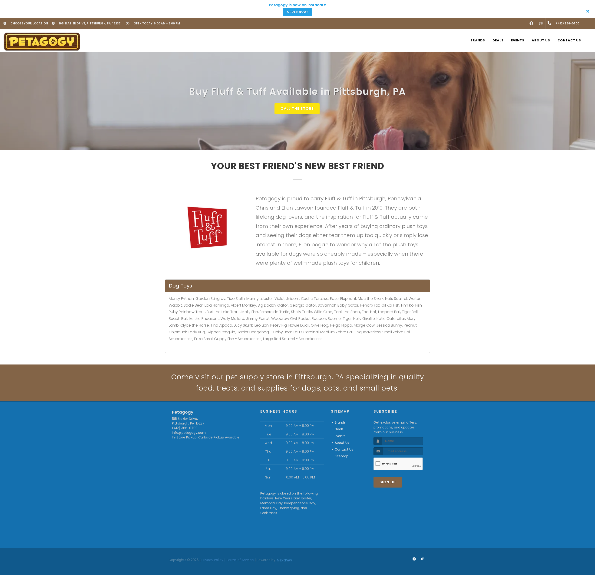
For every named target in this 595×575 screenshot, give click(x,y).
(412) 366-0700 (185, 428)
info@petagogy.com (189, 432)
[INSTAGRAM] (540, 23)
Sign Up (388, 482)
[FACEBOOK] (531, 23)
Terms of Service (240, 560)
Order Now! (297, 12)
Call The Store (297, 108)
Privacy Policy (212, 560)
